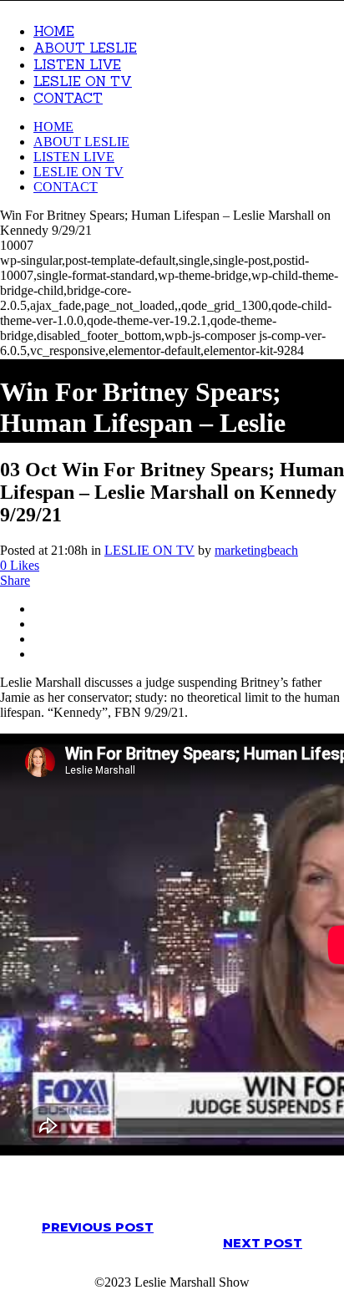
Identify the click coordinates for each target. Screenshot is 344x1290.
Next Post (262, 1243)
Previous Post (98, 1227)
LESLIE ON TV (149, 550)
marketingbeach (256, 550)
